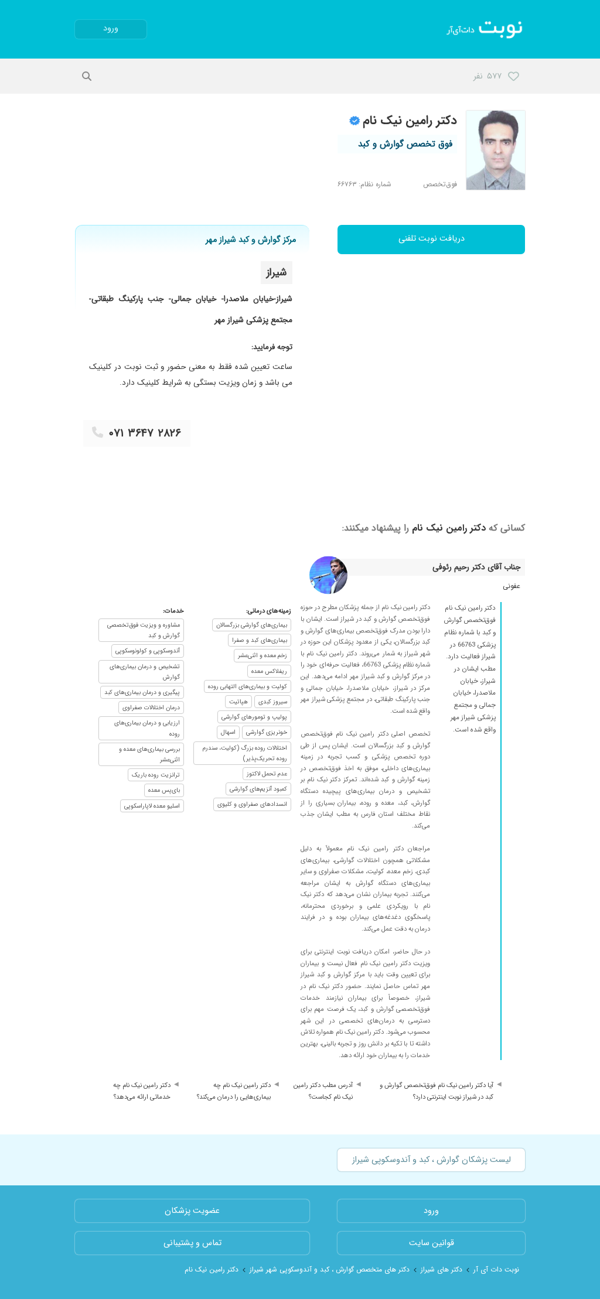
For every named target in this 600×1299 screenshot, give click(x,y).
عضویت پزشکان (192, 1211)
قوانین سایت (431, 1243)
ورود (110, 28)
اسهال (228, 732)
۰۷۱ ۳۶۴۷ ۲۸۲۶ (145, 433)
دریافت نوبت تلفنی (431, 238)
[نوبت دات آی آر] (485, 29)
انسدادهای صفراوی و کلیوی (252, 804)
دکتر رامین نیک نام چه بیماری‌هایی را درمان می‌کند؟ (234, 1091)
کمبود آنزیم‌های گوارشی (258, 789)
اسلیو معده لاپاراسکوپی (152, 806)
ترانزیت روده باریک (156, 775)
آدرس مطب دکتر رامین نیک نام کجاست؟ (323, 1091)
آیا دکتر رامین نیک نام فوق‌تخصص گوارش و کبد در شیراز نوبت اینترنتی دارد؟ (436, 1091)
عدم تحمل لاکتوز (267, 773)
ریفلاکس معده (269, 671)
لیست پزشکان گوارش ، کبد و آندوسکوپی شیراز (431, 1160)
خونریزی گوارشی (266, 732)
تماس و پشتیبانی (192, 1243)
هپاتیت (238, 701)
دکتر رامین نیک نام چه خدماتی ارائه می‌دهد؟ (142, 1091)
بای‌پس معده (164, 790)
